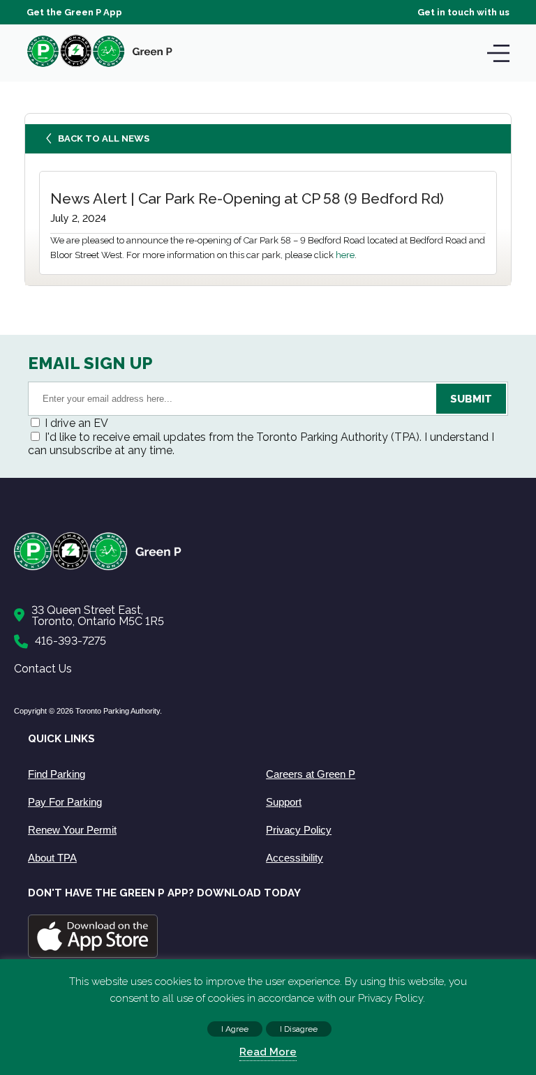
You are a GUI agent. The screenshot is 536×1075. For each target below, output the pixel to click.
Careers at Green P (310, 774)
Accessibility (294, 858)
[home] (100, 66)
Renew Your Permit (72, 830)
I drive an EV (76, 423)
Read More (268, 1052)
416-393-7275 (70, 640)
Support (284, 802)
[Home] (261, 567)
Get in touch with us (463, 12)
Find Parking (56, 774)
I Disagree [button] (299, 1029)
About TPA (52, 858)
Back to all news (103, 138)
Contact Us (43, 668)
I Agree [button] (234, 1029)
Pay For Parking (65, 802)
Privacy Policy (299, 830)
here (345, 255)
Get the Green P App (74, 12)
